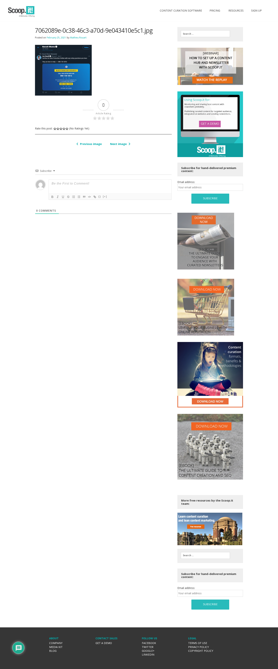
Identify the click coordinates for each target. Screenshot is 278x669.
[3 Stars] (60, 128)
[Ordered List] (73, 197)
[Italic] (57, 197)
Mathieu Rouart (78, 37)
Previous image (91, 144)
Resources (236, 10)
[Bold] (52, 197)
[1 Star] (54, 128)
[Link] (94, 197)
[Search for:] (205, 33)
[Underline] (63, 197)
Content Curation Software (181, 10)
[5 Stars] (66, 128)
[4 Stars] (63, 128)
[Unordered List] (79, 197)
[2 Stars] (57, 128)
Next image (118, 144)
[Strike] (68, 197)
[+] (105, 196)
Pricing (215, 10)
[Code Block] (89, 197)
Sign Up (256, 10)
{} (99, 196)
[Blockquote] (84, 197)
